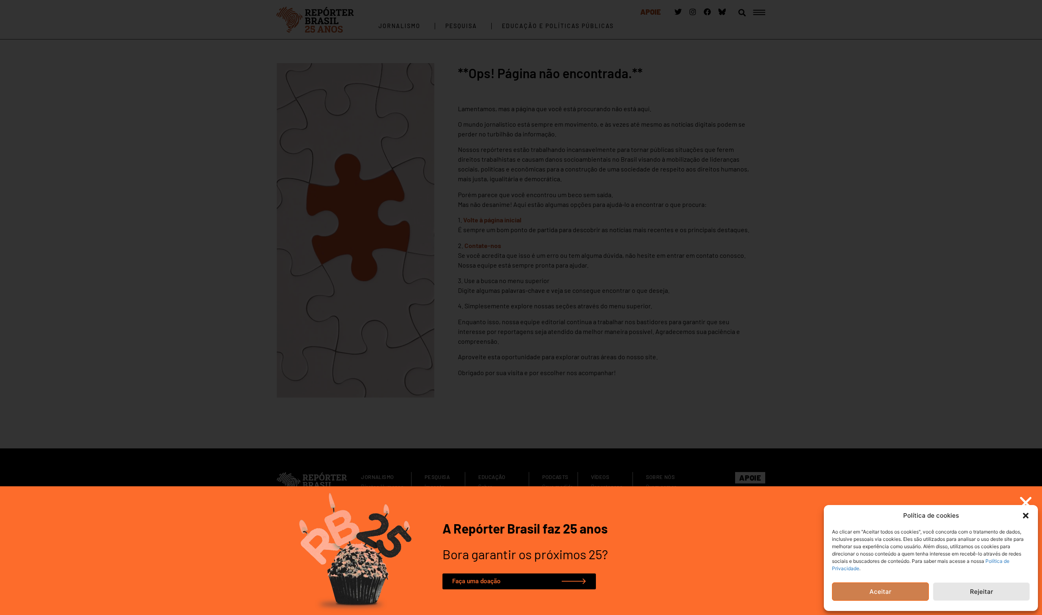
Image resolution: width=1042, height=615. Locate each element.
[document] (521, 307)
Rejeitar (981, 591)
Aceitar (880, 591)
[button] (1026, 516)
